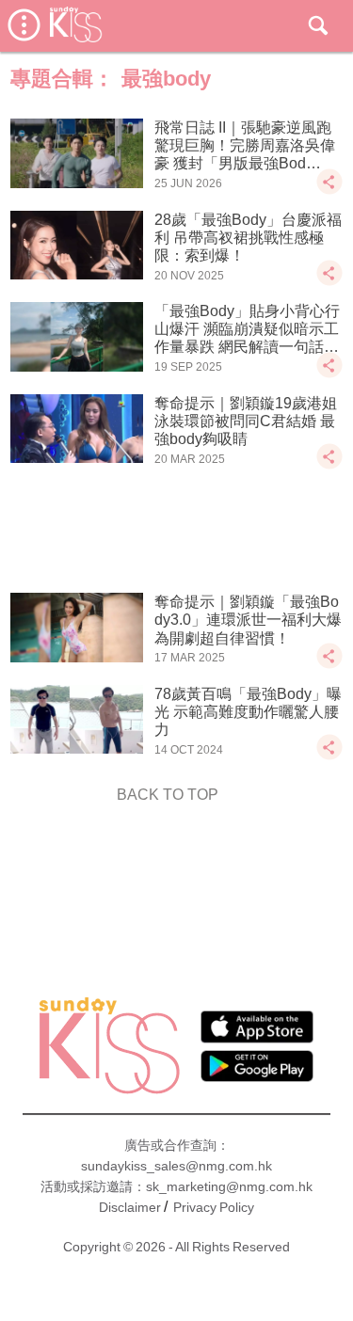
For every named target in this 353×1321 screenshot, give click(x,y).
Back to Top (167, 795)
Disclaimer (130, 1207)
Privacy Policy (213, 1207)
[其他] (329, 191)
